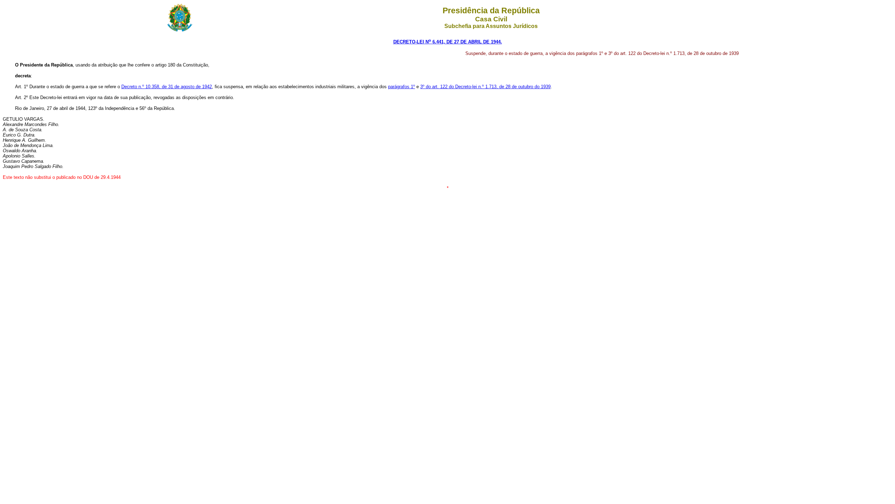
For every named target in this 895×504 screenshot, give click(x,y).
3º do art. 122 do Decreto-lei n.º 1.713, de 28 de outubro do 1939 (485, 86)
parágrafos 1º (401, 86)
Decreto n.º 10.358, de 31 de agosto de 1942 (166, 86)
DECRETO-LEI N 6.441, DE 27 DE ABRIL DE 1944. (447, 41)
